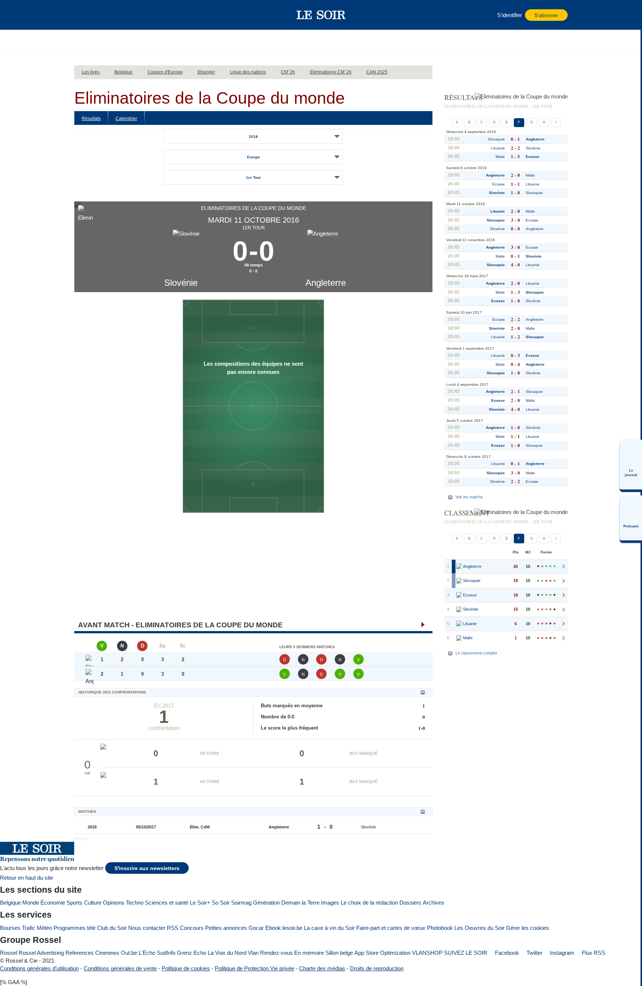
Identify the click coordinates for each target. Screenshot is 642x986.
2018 (253, 137)
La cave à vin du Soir (329, 928)
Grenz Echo (191, 953)
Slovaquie (496, 139)
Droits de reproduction (376, 968)
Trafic (28, 928)
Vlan (253, 953)
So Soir (221, 902)
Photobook (440, 928)
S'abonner (546, 15)
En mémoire (309, 953)
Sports (74, 902)
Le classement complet (476, 653)
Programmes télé (74, 928)
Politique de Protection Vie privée (254, 968)
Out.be (129, 953)
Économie (52, 902)
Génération (266, 902)
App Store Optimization (382, 953)
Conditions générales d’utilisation (39, 968)
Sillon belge (339, 953)
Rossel (8, 953)
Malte (500, 157)
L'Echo (147, 953)
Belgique (10, 902)
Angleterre (325, 283)
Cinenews (107, 953)
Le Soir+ (200, 902)
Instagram (561, 953)
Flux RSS (592, 953)
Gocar (256, 928)
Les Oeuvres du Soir (479, 928)
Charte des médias (322, 968)
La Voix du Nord (227, 953)
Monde (30, 902)
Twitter (533, 953)
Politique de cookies (186, 968)
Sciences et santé (166, 902)
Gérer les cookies (527, 928)
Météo (44, 928)
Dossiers (410, 902)
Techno (134, 902)
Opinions (113, 902)
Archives (433, 902)
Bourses (10, 928)
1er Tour (253, 177)
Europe (253, 157)
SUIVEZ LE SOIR (465, 953)
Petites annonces (226, 928)
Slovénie (181, 283)
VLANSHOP (427, 953)
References (79, 953)
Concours (192, 928)
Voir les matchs (469, 497)
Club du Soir (112, 928)
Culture (92, 902)
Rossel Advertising (41, 953)
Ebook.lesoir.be (283, 928)
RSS (172, 928)
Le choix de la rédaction (369, 902)
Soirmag (241, 902)
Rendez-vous (276, 953)
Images (330, 902)
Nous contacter (146, 928)
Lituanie (498, 148)
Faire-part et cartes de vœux (390, 928)
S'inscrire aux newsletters (146, 868)
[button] (83, 15)
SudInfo (166, 953)
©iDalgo (81, 839)
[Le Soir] (321, 15)
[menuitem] (631, 464)
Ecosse (532, 157)
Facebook (506, 953)
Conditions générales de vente (120, 968)
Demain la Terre (300, 902)
